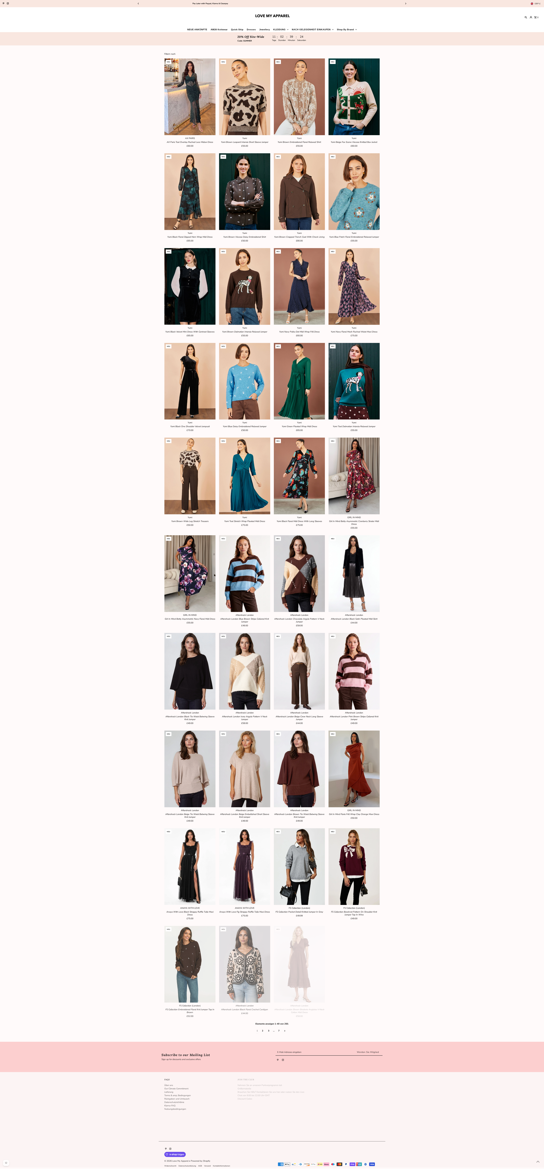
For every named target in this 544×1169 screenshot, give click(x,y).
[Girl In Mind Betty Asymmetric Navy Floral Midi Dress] (189, 573)
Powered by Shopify (200, 1161)
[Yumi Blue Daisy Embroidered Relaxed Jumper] (244, 381)
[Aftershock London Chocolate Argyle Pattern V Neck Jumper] (299, 573)
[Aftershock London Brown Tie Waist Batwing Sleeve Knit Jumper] (299, 769)
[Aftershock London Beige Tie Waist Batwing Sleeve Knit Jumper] (189, 769)
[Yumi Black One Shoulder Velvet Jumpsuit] (189, 381)
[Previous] (138, 3)
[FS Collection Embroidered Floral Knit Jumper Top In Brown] (189, 964)
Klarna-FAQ (170, 1105)
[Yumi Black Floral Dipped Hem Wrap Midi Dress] (189, 191)
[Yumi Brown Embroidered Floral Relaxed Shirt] (299, 96)
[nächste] (285, 1030)
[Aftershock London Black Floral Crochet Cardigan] (244, 964)
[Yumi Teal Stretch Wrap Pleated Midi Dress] (244, 476)
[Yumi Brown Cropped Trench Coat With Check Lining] (299, 191)
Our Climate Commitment (176, 1088)
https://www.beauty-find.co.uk (325, 1124)
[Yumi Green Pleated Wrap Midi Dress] (299, 381)
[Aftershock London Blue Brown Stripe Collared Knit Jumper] (244, 573)
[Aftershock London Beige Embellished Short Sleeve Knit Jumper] (244, 769)
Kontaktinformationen (221, 1166)
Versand (207, 1166)
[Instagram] (7, 4)
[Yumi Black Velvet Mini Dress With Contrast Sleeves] (189, 286)
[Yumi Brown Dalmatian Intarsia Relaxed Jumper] (244, 286)
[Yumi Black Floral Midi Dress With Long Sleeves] (299, 476)
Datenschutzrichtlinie (174, 1102)
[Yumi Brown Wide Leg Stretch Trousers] (189, 476)
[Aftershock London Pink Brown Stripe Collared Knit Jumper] (354, 671)
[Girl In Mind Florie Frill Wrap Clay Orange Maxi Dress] (354, 769)
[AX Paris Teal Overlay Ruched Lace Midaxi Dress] (189, 96)
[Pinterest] (3, 4)
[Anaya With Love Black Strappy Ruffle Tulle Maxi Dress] (189, 866)
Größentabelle (244, 1088)
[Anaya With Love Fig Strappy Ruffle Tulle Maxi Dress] (244, 866)
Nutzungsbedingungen (175, 1109)
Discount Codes (245, 1098)
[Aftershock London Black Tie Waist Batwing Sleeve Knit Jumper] (189, 671)
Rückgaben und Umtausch (177, 1098)
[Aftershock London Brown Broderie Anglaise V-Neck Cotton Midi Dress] (299, 964)
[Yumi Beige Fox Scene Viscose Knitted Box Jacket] (354, 96)
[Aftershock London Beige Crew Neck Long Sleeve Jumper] (299, 671)
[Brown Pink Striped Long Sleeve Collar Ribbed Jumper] (354, 964)
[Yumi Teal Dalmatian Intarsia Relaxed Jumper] (354, 381)
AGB (200, 1166)
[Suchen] (526, 17)
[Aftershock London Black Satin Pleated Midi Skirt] (354, 573)
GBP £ (538, 3)
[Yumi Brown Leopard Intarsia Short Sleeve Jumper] (244, 96)
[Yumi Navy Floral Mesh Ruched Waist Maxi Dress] (354, 286)
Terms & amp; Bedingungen (177, 1095)
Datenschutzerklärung (187, 1166)
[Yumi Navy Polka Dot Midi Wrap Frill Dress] (299, 286)
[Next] (405, 3)
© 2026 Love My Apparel (176, 1161)
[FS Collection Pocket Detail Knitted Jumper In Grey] (299, 866)
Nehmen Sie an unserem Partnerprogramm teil (260, 1085)
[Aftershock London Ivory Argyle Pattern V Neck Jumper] (244, 671)
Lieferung (168, 1092)
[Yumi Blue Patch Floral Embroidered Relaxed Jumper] (354, 191)
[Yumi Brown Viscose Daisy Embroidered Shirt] (244, 191)
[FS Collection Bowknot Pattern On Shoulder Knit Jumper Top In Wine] (354, 866)
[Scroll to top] (538, 1161)
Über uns (168, 1085)
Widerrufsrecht (170, 1166)
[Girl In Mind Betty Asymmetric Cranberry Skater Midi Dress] (354, 476)
